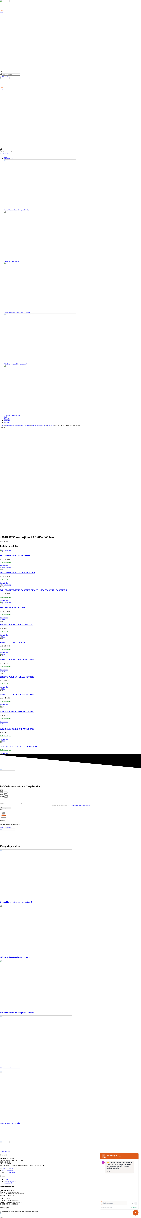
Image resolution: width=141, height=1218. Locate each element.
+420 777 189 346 (5, 827)
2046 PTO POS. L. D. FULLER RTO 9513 (17, 677)
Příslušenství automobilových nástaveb (15, 364)
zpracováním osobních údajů (81, 805)
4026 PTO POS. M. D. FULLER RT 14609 (17, 660)
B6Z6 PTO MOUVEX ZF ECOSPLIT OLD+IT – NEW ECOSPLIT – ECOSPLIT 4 (33, 590)
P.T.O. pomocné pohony (38, 425)
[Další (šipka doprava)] (2, 1217)
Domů (2, 425)
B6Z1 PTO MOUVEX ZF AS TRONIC (15, 555)
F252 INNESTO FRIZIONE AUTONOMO (17, 729)
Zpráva (2, 803)
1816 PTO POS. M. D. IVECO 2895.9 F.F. (16, 625)
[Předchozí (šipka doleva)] (1, 1217)
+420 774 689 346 (7, 1170)
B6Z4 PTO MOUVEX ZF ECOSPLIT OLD (17, 573)
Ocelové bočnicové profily (12, 415)
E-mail (2, 796)
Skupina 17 (50, 425)
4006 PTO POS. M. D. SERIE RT (13, 642)
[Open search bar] (1, 72)
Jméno (2, 792)
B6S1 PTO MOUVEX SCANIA (12, 608)
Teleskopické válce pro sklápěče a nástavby (17, 312)
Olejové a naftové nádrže (11, 261)
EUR (1, 12)
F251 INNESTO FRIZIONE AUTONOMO (17, 712)
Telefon (2, 794)
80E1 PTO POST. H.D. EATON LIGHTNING (18, 746)
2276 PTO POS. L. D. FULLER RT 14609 (17, 694)
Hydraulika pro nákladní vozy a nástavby (16, 210)
